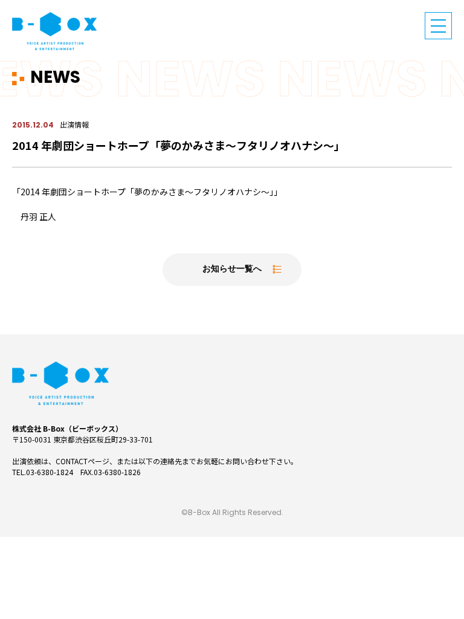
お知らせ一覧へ (232, 269)
